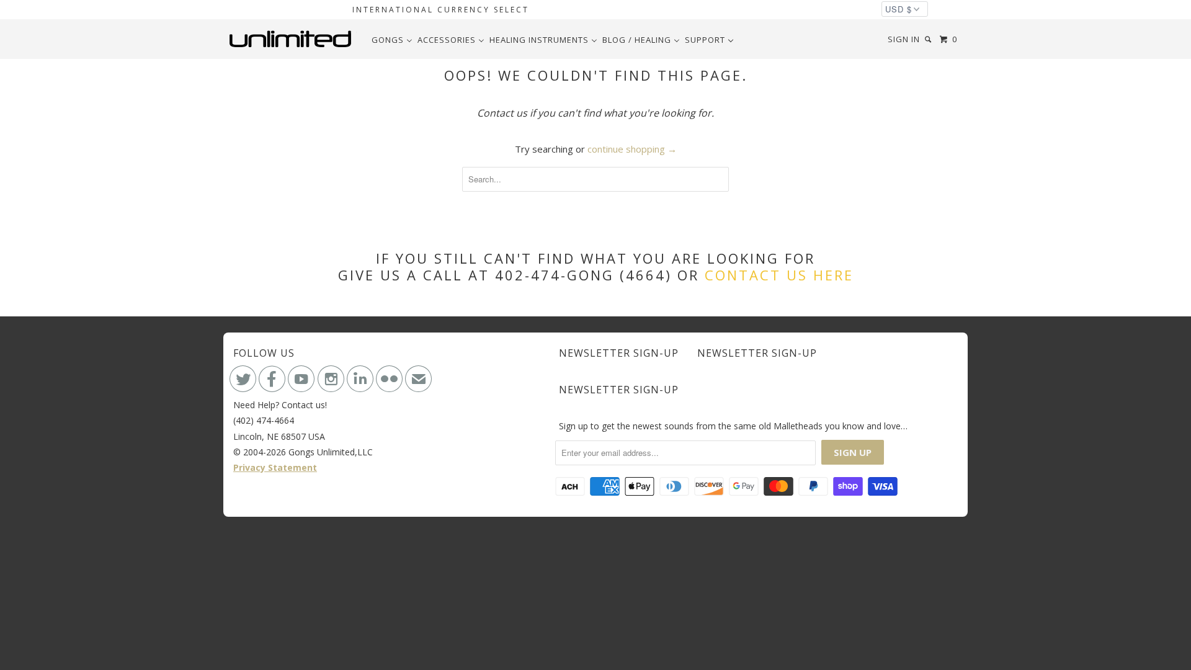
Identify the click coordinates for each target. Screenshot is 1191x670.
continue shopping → (632, 149)
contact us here (779, 275)
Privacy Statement (275, 467)
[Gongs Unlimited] (293, 39)
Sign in (904, 39)
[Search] (929, 39)
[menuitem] (392, 39)
